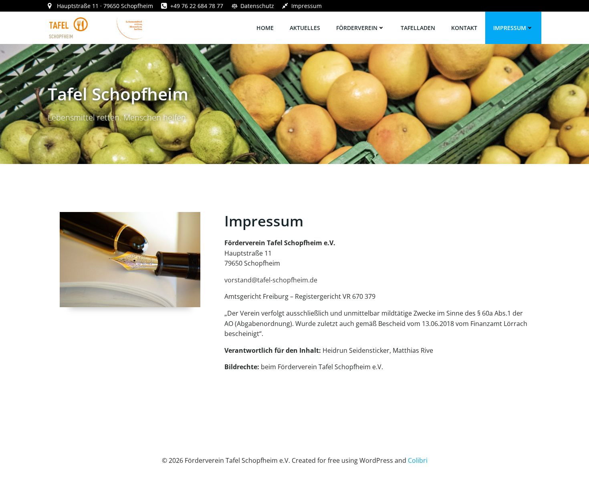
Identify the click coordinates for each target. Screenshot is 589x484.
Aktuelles (305, 28)
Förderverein (356, 28)
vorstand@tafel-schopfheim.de (270, 280)
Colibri (418, 460)
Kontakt (464, 28)
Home (265, 28)
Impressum (509, 28)
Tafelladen (418, 28)
